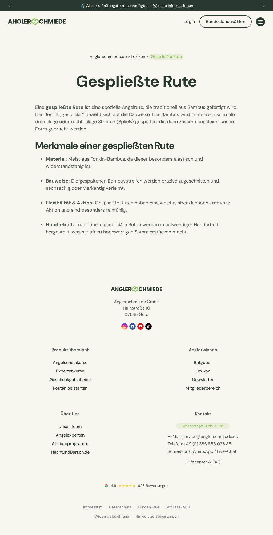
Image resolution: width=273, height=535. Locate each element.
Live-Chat (226, 451)
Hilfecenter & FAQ (203, 462)
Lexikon (138, 56)
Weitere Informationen (173, 5)
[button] (9, 5)
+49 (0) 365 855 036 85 (207, 444)
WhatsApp (202, 451)
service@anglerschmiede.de (210, 436)
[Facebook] (132, 326)
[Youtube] (140, 326)
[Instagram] (124, 326)
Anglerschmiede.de (108, 56)
